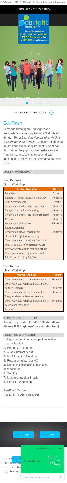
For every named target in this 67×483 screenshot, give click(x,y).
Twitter (39, 54)
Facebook (31, 54)
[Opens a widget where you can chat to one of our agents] (42, 463)
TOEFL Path (23, 434)
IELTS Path (49, 434)
